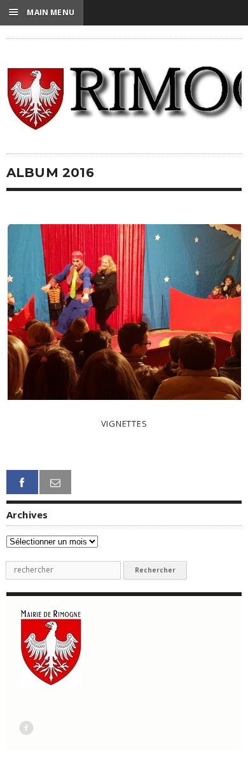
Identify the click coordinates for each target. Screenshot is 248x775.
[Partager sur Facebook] (22, 482)
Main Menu (41, 12)
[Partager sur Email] (55, 482)
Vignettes (124, 423)
